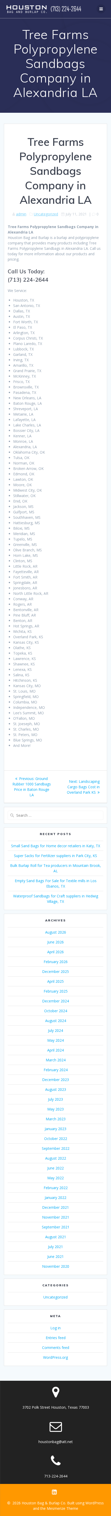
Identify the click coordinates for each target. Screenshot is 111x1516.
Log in (55, 1327)
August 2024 (55, 1020)
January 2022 (55, 1197)
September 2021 (55, 1227)
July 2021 (55, 1246)
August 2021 (55, 1236)
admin (21, 214)
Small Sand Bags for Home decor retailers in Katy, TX (55, 845)
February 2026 (56, 961)
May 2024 (55, 1040)
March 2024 (56, 1059)
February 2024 (56, 1069)
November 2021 (55, 1217)
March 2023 (56, 1118)
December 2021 (55, 1207)
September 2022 (55, 1148)
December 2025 (55, 971)
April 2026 (55, 951)
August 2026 (55, 932)
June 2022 (55, 1168)
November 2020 (55, 1266)
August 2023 (55, 1089)
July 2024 (55, 1030)
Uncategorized (46, 214)
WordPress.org (55, 1357)
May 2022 (55, 1177)
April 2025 (55, 981)
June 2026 (55, 942)
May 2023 (55, 1109)
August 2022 (55, 1158)
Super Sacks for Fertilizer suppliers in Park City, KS (55, 855)
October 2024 (55, 1010)
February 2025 (56, 991)
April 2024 (55, 1050)
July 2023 (55, 1099)
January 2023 (55, 1128)
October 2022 (55, 1138)
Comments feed (55, 1347)
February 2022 (56, 1187)
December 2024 (55, 1001)
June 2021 (55, 1256)
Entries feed (56, 1337)
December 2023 (55, 1079)
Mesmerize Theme (62, 1508)
